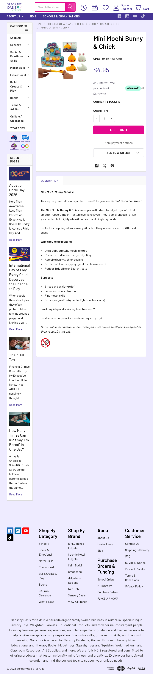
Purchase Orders (107, 592)
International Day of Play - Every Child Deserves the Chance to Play (19, 277)
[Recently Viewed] (84, 8)
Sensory (15, 44)
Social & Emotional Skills (17, 56)
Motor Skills (18, 67)
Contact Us (132, 543)
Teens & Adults (15, 107)
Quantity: (100, 110)
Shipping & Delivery (137, 550)
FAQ (127, 556)
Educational (18, 75)
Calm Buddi (75, 565)
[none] (63, 59)
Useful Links (105, 544)
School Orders (106, 579)
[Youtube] (135, 16)
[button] (118, 152)
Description (49, 180)
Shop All (15, 37)
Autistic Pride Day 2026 (16, 190)
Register (126, 8)
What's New (17, 127)
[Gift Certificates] (95, 8)
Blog (100, 550)
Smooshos (75, 571)
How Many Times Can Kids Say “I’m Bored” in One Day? (19, 439)
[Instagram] (127, 16)
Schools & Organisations (61, 16)
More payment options (118, 142)
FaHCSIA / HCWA (107, 598)
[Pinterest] (112, 165)
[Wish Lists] (106, 8)
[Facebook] (119, 16)
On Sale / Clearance (17, 118)
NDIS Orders (104, 585)
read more (15, 239)
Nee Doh (73, 589)
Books (14, 97)
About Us (13, 16)
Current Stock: (106, 101)
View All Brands (77, 601)
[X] (104, 165)
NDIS (33, 16)
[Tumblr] (143, 16)
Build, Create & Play (16, 86)
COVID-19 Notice (135, 562)
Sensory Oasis (77, 595)
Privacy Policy (134, 586)
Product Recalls (135, 569)
